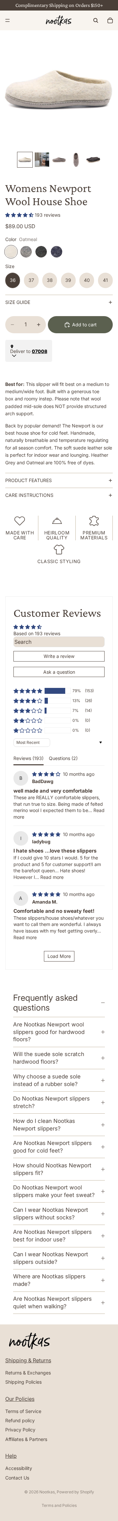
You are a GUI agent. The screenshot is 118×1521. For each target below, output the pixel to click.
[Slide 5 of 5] (93, 159)
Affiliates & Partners (26, 1439)
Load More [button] (59, 956)
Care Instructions (29, 495)
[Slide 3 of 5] (59, 159)
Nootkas (47, 1491)
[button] (20, 215)
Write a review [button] (59, 656)
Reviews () (28, 758)
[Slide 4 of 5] (76, 159)
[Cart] (110, 20)
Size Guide (17, 302)
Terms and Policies (59, 1505)
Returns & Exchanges (28, 1372)
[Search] (95, 20)
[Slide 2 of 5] (42, 159)
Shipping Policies (23, 1382)
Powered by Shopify (75, 1491)
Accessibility (18, 1468)
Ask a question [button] (59, 672)
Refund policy (20, 1420)
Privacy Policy (20, 1430)
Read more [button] (52, 877)
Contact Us (17, 1477)
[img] (47, 774)
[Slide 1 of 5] (25, 159)
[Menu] (7, 20)
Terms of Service (23, 1411)
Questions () (63, 758)
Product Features (28, 480)
